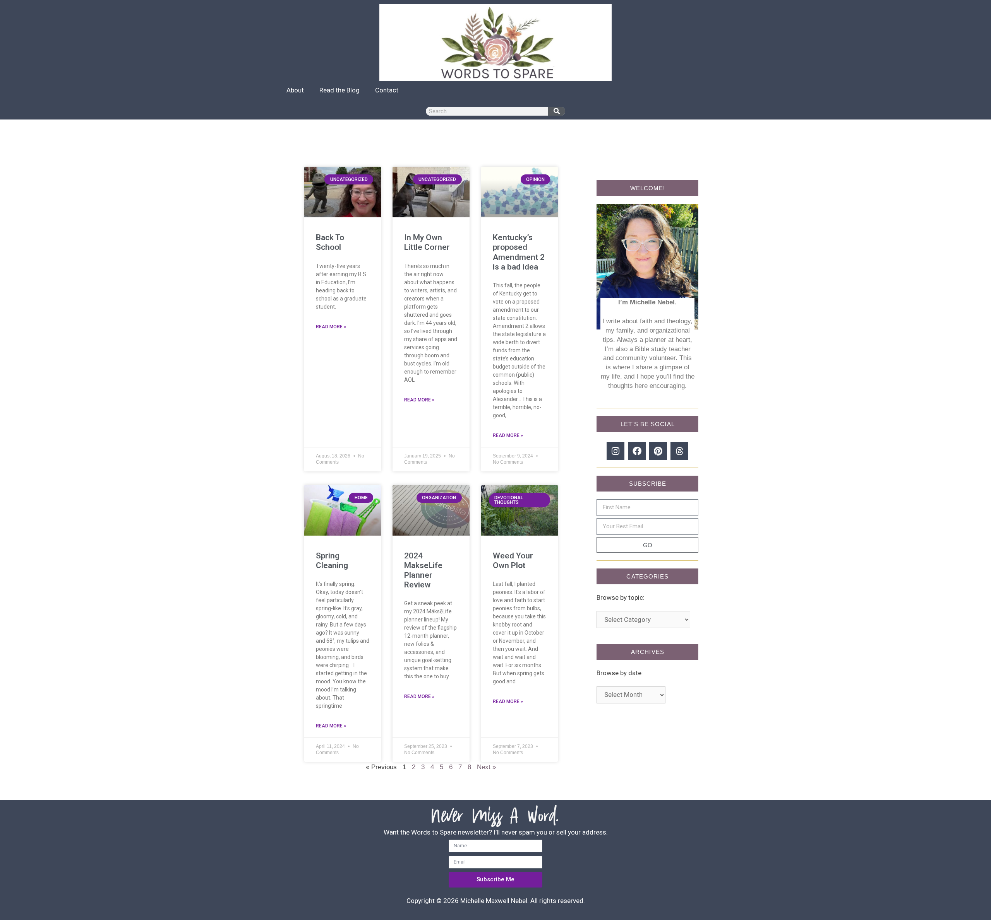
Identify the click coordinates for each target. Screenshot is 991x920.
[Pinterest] (658, 451)
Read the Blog (339, 90)
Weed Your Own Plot (513, 560)
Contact (386, 90)
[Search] (556, 111)
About (295, 90)
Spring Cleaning (332, 560)
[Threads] (679, 451)
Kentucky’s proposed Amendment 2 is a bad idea (519, 252)
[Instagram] (615, 451)
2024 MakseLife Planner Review (423, 570)
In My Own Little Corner (427, 242)
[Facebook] (637, 451)
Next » (486, 767)
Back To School (330, 242)
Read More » (331, 326)
